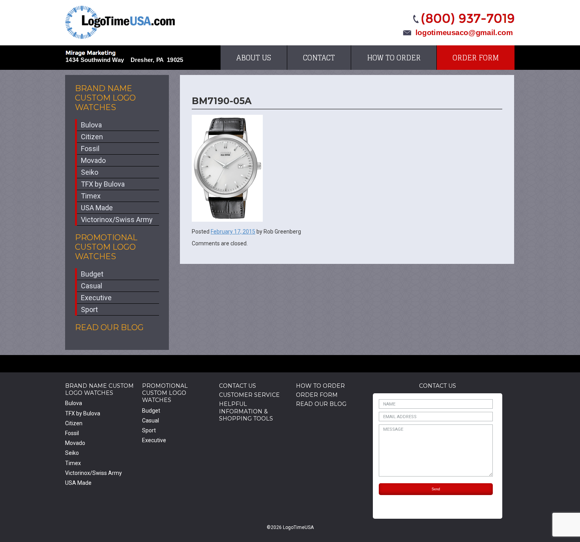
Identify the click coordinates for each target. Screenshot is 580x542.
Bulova (91, 125)
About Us (253, 57)
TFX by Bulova (103, 184)
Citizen (92, 137)
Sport (89, 309)
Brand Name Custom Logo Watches (105, 98)
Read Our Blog (109, 327)
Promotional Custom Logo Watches (106, 247)
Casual (91, 286)
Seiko (89, 172)
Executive (96, 297)
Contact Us (237, 385)
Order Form (476, 57)
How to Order (394, 57)
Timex (91, 196)
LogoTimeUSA (120, 22)
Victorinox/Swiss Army (117, 219)
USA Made (97, 208)
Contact (319, 57)
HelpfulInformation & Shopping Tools (246, 411)
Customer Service (249, 394)
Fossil (90, 148)
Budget (92, 274)
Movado (93, 160)
